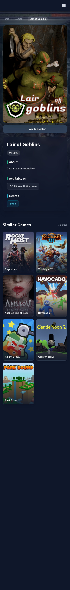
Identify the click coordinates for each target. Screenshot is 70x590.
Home (6, 18)
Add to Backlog (37, 129)
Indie (13, 203)
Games (18, 18)
